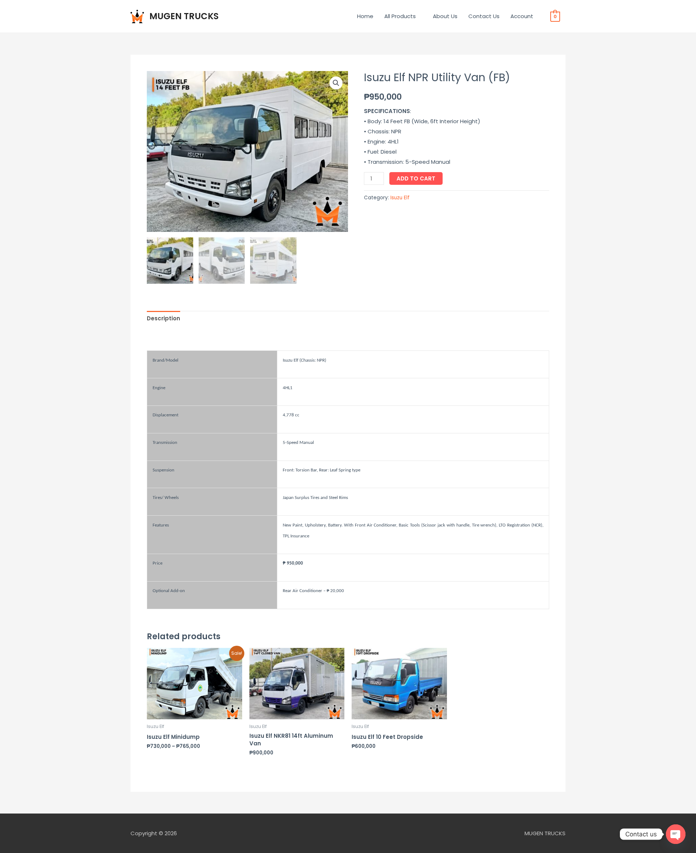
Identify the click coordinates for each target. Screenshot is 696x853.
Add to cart (416, 178)
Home (365, 16)
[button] (336, 83)
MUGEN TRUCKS (184, 16)
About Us (445, 16)
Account (521, 16)
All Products (400, 16)
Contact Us (484, 16)
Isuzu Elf (400, 197)
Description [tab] (163, 318)
